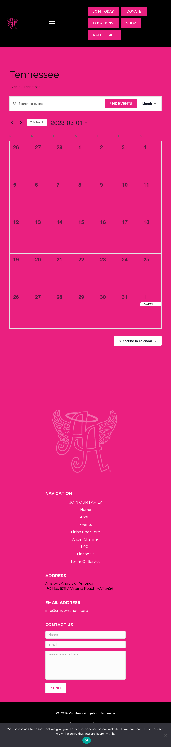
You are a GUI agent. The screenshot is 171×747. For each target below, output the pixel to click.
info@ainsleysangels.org (66, 610)
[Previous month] (12, 122)
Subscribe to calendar (135, 341)
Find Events (120, 104)
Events (14, 87)
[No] (165, 735)
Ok (87, 740)
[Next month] (20, 122)
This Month (37, 122)
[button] (55, 688)
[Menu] (52, 23)
